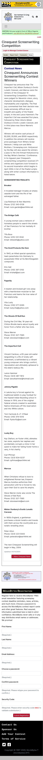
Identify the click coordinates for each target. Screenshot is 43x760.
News (30, 55)
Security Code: (8, 699)
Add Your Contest (14, 734)
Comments (23, 55)
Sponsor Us (9, 729)
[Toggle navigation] (6, 26)
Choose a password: (11, 669)
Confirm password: (10, 682)
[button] (33, 17)
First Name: (7, 626)
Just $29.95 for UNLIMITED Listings (25, 33)
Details (6, 55)
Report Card (14, 55)
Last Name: (7, 639)
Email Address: (8, 654)
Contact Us (9, 724)
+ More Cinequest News (21, 556)
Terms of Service (14, 739)
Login (39, 37)
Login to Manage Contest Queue (15, 50)
